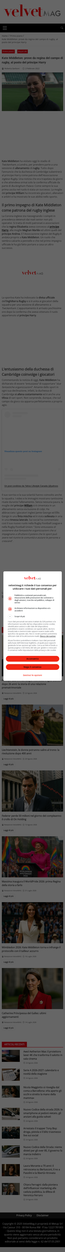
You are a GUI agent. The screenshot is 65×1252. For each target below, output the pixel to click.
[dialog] (32, 626)
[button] (32, 616)
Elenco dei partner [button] (48, 636)
